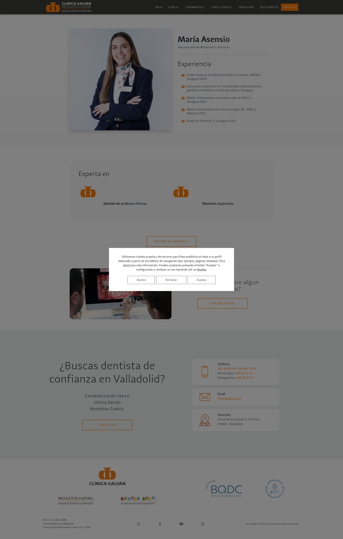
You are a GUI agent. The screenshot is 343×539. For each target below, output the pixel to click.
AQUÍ (126, 265)
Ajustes (201, 269)
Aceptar (202, 280)
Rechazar (171, 280)
